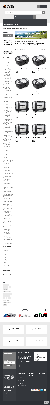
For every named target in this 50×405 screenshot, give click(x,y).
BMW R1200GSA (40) (8, 81)
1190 (8, 284)
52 (9, 287)
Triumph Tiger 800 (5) (7, 218)
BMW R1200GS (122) (8, 78)
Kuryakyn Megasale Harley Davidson (11, 24)
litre (4, 295)
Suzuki (5, 259)
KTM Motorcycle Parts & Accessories (16, 28)
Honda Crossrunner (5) (8, 149)
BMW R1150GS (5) (7, 77)
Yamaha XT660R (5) (7, 237)
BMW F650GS (8, 42)
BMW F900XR (8, 51)
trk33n (9, 302)
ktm (10, 293)
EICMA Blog (21, 383)
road (9, 298)
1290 (4, 287)
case (4, 293)
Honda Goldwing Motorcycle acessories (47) (7, 152)
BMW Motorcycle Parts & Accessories (8, 53)
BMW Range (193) (7, 88)
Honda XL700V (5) (7, 163)
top (8, 300)
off (4, 298)
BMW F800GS (8, 46)
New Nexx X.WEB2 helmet (23, 386)
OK (42, 360)
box (9, 291)
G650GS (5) (6, 106)
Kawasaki (5, 256)
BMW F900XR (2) (7, 72)
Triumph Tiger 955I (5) (8, 219)
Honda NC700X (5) (7, 157)
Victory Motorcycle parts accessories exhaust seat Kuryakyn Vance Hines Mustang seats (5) (7, 224)
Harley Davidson (7, 263)
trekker (5, 302)
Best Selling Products (8, 38)
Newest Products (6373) (8, 201)
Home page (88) (7, 144)
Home (4, 28)
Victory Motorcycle (7, 265)
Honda (5, 254)
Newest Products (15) (8, 199)
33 (7, 287)
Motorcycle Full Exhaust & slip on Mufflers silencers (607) (7, 189)
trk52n (5, 304)
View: (42, 49)
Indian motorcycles (7, 266)
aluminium (5, 291)
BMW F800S (8, 49)
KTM (5, 257)
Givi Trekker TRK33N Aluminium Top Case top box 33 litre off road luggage (22, 116)
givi (7, 293)
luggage (8, 295)
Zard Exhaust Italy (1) (8, 239)
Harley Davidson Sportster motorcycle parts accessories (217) (8, 129)
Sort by (16, 49)
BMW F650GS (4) (7, 65)
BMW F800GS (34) (7, 69)
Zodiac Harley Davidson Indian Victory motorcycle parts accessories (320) (7, 242)
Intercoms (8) (6, 167)
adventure (5, 289)
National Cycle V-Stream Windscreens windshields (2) (8, 195)
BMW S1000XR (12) (7, 90)
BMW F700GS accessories (8, 44)
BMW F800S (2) (7, 71)
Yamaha (5, 262)
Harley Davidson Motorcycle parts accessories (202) (6, 117)
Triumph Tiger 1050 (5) (8, 216)
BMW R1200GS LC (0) (8, 80)
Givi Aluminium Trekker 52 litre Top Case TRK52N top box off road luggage (22, 70)
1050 (4, 284)
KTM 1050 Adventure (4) (8, 173)
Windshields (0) (6, 227)
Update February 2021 (22, 381)
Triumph (5, 260)
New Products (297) (7, 198)
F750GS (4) (6, 104)
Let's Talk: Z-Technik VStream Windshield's (23, 377)
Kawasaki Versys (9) (7, 171)
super (5, 300)
